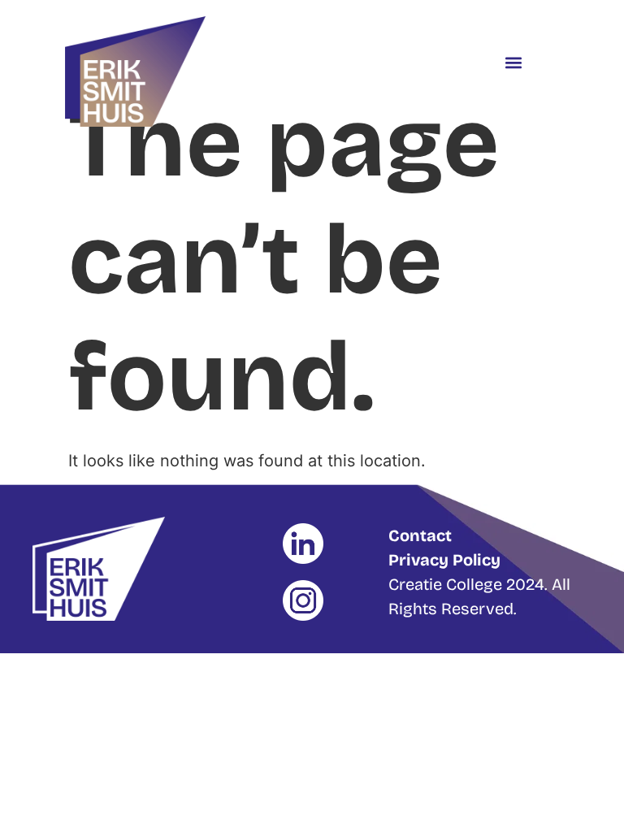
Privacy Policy (444, 560)
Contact (420, 535)
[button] (513, 62)
